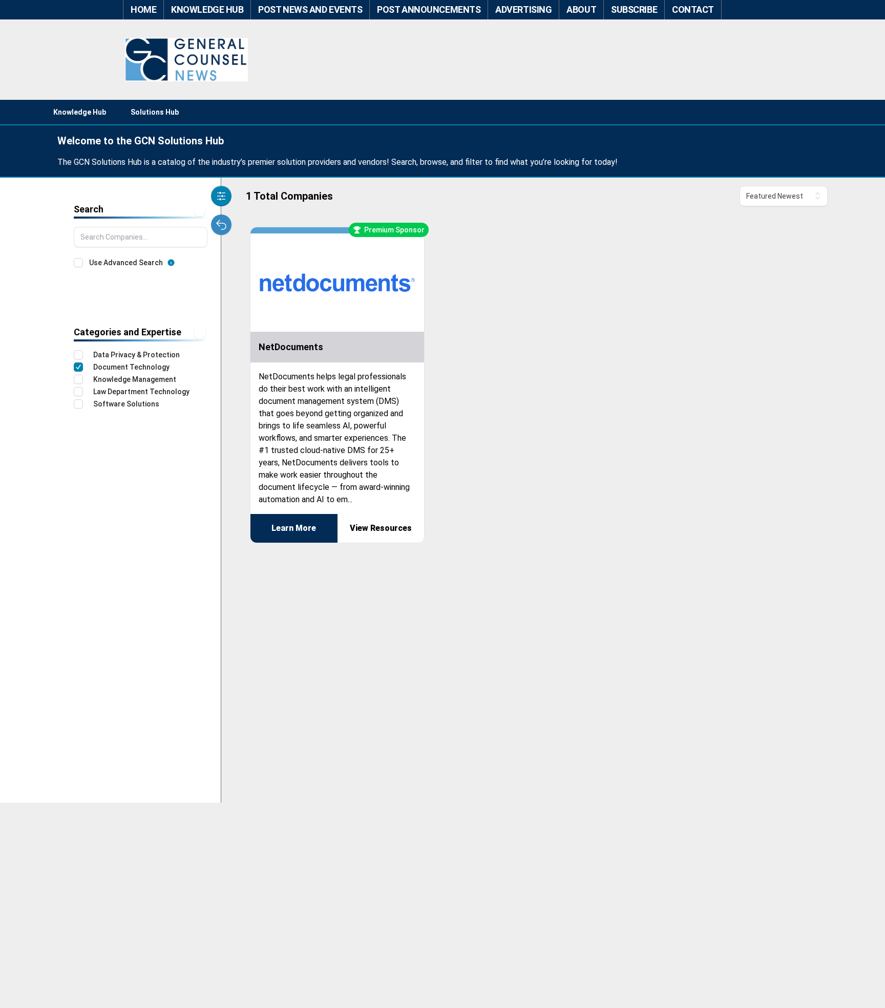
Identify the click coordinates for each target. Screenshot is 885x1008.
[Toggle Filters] (221, 196)
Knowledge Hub (79, 112)
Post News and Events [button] (310, 9)
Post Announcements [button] (428, 9)
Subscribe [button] (634, 9)
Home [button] (143, 9)
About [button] (581, 9)
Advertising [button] (523, 9)
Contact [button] (693, 9)
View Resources (381, 528)
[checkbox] (78, 262)
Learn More (293, 528)
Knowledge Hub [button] (207, 9)
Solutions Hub (155, 112)
